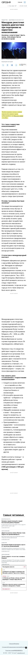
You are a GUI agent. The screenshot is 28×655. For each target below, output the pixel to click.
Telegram (11, 643)
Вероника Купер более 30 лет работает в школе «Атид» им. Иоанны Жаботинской (13, 537)
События (4, 542)
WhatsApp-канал (18, 116)
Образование (5, 530)
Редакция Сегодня (7, 61)
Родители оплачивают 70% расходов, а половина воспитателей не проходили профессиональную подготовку (13, 561)
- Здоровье (11, 20)
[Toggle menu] (24, 2)
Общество (5, 20)
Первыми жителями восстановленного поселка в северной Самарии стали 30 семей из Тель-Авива (13, 549)
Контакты (23, 647)
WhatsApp (16, 643)
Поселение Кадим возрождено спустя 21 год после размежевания (13, 545)
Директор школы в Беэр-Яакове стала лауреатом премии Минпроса (13, 533)
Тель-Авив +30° (13, 5)
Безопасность (6, 519)
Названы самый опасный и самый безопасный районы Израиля (12, 521)
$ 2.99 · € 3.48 (23, 5)
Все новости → (6, 589)
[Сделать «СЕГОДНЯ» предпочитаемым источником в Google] (22, 65)
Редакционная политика (14, 647)
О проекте (5, 647)
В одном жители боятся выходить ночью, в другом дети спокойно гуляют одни (13, 525)
